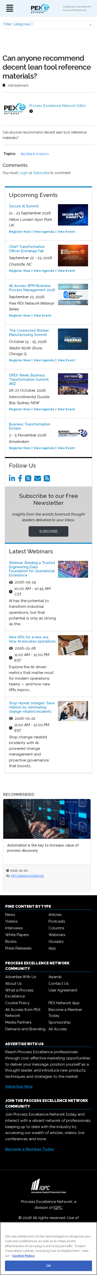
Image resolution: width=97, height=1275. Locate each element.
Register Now (19, 231)
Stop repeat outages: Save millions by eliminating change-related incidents (32, 707)
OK (48, 1266)
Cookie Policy (17, 1003)
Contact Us (58, 983)
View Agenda (44, 231)
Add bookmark (18, 85)
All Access (57, 1029)
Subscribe (41, 173)
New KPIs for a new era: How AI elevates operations (32, 639)
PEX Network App (64, 1003)
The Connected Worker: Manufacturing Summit (29, 333)
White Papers (17, 935)
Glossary (56, 941)
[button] (48, 25)
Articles (54, 914)
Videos (11, 921)
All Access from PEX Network (22, 1012)
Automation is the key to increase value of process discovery (43, 847)
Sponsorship (59, 1022)
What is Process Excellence (19, 993)
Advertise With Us (20, 977)
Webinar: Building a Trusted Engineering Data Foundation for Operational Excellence (32, 569)
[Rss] (48, 480)
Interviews (14, 928)
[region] (48, 1248)
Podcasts (56, 921)
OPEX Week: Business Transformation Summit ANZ (29, 379)
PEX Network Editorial (27, 876)
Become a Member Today (65, 1012)
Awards (54, 977)
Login (23, 173)
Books (10, 941)
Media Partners (18, 1022)
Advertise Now (19, 1086)
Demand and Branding (25, 1029)
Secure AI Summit (24, 206)
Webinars (56, 935)
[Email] (38, 480)
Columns (56, 928)
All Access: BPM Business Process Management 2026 (32, 288)
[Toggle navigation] (9, 8)
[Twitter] (29, 480)
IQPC (58, 1207)
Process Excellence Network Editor (57, 106)
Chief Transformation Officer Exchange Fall (27, 249)
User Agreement (62, 990)
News (10, 914)
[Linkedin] (13, 480)
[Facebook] (21, 480)
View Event (66, 231)
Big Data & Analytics (35, 154)
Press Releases (18, 948)
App (52, 948)
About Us (13, 983)
